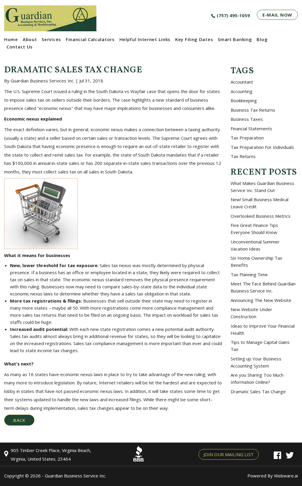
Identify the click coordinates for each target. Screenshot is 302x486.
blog (262, 39)
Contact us (19, 47)
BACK (19, 420)
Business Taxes (247, 119)
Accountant (242, 82)
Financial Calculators (90, 39)
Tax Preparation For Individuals (262, 147)
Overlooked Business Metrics (260, 216)
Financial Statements (251, 128)
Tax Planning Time (249, 274)
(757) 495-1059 (233, 15)
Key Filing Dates (194, 39)
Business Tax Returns (253, 110)
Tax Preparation (247, 138)
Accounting (241, 91)
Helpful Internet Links (144, 39)
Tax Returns (243, 156)
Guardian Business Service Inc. (75, 476)
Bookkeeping (244, 100)
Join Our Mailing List (228, 454)
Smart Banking (235, 39)
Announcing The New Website (261, 300)
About (30, 39)
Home (11, 39)
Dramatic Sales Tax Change (258, 391)
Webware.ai (286, 476)
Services (51, 39)
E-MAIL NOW (277, 15)
